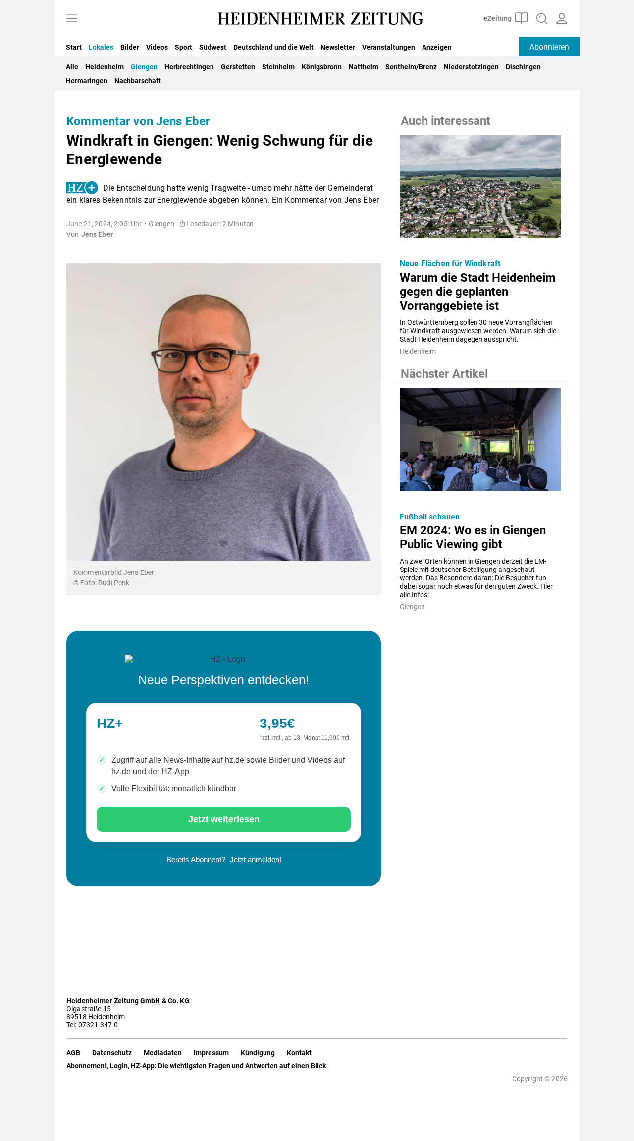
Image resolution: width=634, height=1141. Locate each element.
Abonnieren (549, 47)
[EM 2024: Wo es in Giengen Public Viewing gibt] (480, 442)
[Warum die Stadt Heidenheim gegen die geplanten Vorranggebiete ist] (480, 189)
